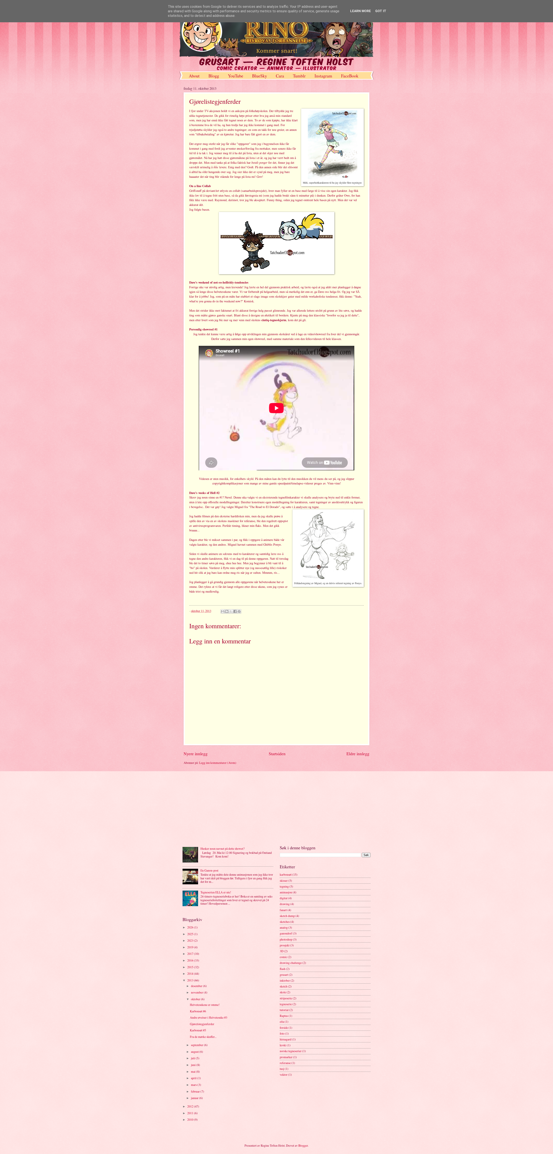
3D (281, 951)
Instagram (323, 76)
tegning (284, 886)
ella (282, 1021)
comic (283, 957)
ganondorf (286, 933)
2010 (190, 1119)
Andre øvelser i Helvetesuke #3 (208, 1017)
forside (284, 1028)
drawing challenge (291, 963)
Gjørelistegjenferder (202, 1024)
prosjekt (284, 945)
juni (193, 1065)
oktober (196, 999)
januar (195, 1098)
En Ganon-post (209, 870)
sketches (285, 922)
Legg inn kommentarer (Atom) (217, 763)
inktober (285, 980)
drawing (285, 904)
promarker (286, 1057)
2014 (190, 973)
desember (197, 986)
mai (193, 1071)
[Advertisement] (276, 808)
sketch (283, 986)
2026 (190, 927)
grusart (284, 975)
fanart (283, 910)
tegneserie (286, 1004)
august (195, 1052)
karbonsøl (286, 874)
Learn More (360, 11)
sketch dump (287, 916)
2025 (190, 934)
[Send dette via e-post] (223, 611)
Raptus (284, 1016)
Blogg (213, 76)
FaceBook (349, 76)
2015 (190, 967)
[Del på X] (231, 611)
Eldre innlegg (357, 753)
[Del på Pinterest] (239, 611)
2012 (190, 1106)
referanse (285, 1063)
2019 (190, 947)
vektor (284, 1074)
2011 (190, 1113)
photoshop (286, 939)
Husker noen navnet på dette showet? (222, 848)
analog (284, 927)
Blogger (303, 1145)
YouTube (235, 76)
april (194, 1078)
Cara (280, 76)
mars (194, 1085)
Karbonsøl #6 (198, 1011)
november (197, 992)
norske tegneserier (291, 1051)
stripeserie (286, 998)
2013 (190, 980)
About (194, 76)
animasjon (286, 892)
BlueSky (259, 76)
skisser (284, 880)
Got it (380, 11)
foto (282, 1033)
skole (283, 992)
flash (282, 969)
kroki (283, 1045)
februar (195, 1091)
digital (284, 898)
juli (193, 1058)
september (197, 1045)
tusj (282, 1069)
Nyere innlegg (196, 753)
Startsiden (277, 753)
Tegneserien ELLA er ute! (215, 892)
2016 (190, 960)
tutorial (284, 1010)
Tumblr (299, 76)
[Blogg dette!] (227, 611)
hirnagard (285, 1039)
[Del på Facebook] (235, 611)
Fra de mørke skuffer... (203, 1037)
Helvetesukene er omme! (205, 1005)
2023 (190, 940)
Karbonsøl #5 (198, 1030)
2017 (190, 954)
